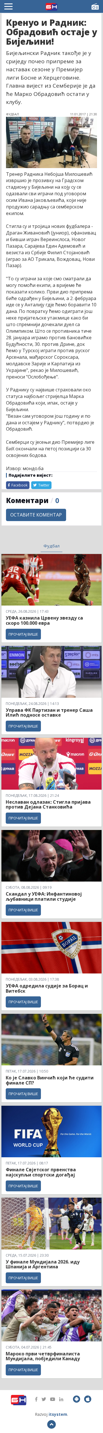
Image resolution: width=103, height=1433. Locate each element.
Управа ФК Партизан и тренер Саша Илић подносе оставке (49, 712)
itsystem (58, 1414)
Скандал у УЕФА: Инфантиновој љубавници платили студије (44, 896)
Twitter (43, 485)
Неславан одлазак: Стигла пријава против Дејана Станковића (48, 804)
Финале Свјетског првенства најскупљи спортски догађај (41, 1172)
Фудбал (51, 546)
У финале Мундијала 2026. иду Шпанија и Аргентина (43, 1264)
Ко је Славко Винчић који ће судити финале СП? (50, 1080)
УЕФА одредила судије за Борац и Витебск (47, 988)
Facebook (19, 485)
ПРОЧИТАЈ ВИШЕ (23, 634)
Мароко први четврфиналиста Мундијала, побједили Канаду (43, 1356)
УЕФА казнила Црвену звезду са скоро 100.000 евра (44, 620)
